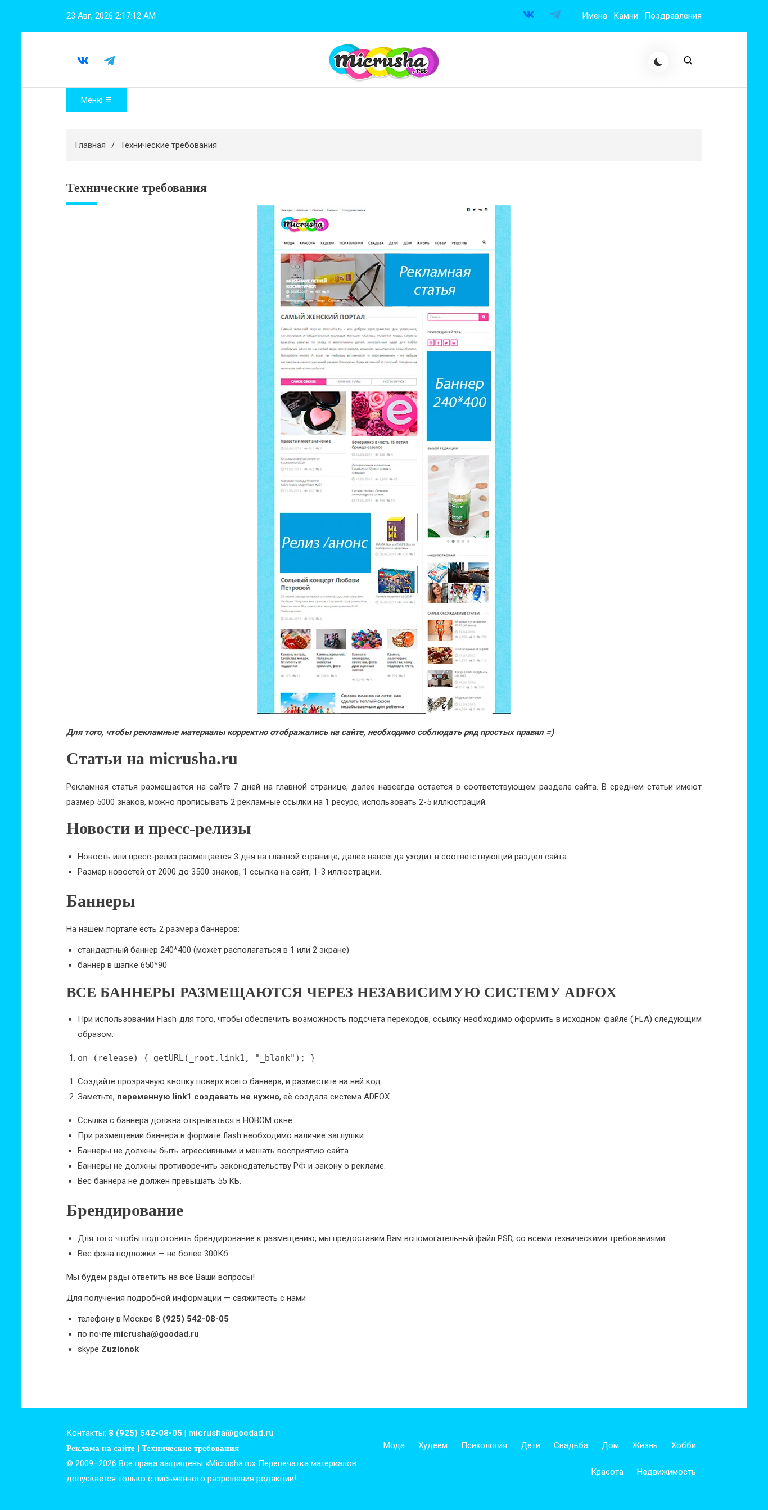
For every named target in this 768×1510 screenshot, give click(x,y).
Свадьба (571, 1445)
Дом (610, 1445)
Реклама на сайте (100, 1448)
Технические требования (190, 1448)
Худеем (433, 1445)
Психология (484, 1445)
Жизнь (645, 1445)
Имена (594, 16)
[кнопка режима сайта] (658, 62)
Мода (394, 1445)
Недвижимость (666, 1472)
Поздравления (673, 16)
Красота (607, 1472)
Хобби (683, 1445)
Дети (530, 1445)
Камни (625, 16)
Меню (93, 100)
